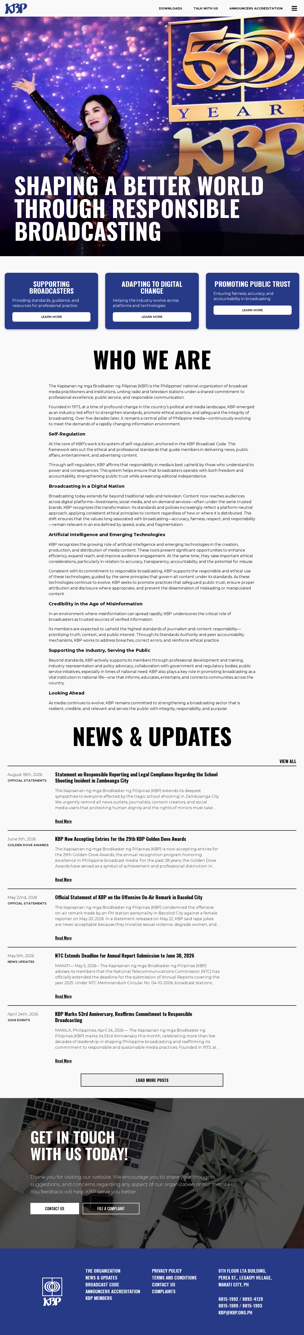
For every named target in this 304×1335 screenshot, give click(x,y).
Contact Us (163, 1284)
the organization (103, 1270)
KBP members (99, 1297)
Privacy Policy (167, 1270)
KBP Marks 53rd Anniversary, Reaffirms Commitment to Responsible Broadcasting (123, 1017)
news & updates (101, 1277)
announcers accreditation (113, 1291)
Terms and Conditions (174, 1277)
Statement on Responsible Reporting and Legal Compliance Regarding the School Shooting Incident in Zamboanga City (136, 777)
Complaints (164, 1291)
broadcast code (102, 1284)
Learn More (51, 317)
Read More (63, 821)
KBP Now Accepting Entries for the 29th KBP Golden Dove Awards (120, 838)
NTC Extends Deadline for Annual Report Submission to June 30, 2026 (124, 955)
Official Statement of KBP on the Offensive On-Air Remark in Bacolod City (128, 897)
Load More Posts (152, 1080)
